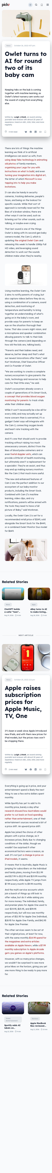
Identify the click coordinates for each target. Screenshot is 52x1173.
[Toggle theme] (30, 5)
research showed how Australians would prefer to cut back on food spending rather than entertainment (25, 814)
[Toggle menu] (47, 5)
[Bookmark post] (45, 132)
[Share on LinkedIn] (35, 132)
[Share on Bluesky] (26, 132)
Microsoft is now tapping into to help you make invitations (23, 183)
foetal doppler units (21, 454)
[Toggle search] (36, 5)
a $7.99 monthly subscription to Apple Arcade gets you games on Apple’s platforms (25, 949)
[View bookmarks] (42, 5)
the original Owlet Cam (27, 240)
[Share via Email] (40, 132)
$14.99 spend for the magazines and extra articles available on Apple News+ (25, 941)
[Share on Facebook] (31, 132)
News (8, 46)
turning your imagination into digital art (25, 175)
